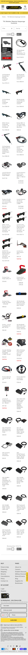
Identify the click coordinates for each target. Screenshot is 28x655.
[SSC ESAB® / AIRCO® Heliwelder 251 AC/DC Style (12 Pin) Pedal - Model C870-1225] (6, 470)
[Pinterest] (13, 646)
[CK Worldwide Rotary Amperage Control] (6, 92)
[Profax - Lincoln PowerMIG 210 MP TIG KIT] (6, 317)
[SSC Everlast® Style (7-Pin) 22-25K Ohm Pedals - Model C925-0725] (21, 497)
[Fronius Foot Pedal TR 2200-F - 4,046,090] (6, 293)
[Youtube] (17, 646)
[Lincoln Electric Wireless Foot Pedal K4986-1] (6, 165)
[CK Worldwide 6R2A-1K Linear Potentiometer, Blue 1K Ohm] (21, 293)
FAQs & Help (5, 567)
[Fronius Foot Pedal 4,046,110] (6, 269)
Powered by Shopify (22, 651)
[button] (3, 8)
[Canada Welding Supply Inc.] (14, 7)
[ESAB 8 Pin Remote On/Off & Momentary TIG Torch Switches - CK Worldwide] (6, 243)
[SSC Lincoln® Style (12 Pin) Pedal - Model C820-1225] (21, 522)
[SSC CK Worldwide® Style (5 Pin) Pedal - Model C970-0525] (21, 420)
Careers (17, 569)
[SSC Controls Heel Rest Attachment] (6, 445)
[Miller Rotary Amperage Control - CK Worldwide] (6, 115)
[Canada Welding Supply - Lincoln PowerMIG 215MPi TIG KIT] (6, 342)
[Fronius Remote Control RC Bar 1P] (6, 369)
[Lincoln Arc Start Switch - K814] (21, 243)
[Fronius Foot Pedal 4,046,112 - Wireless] (21, 269)
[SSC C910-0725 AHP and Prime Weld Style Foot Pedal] (6, 420)
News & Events (20, 576)
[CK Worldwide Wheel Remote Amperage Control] (21, 67)
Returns (3, 574)
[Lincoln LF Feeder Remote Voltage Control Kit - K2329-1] (6, 391)
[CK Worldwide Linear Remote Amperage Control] (21, 92)
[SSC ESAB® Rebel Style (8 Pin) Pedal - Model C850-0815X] (21, 470)
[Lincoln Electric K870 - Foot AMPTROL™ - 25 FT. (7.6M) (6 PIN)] (21, 165)
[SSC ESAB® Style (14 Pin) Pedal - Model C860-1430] (6, 497)
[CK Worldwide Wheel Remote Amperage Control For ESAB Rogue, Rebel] (6, 139)
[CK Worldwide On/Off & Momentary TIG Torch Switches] (21, 42)
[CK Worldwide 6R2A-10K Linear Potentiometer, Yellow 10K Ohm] (21, 317)
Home (4, 17)
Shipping (3, 571)
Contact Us (4, 581)
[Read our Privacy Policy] (26, 627)
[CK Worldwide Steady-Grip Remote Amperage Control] (6, 67)
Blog (16, 578)
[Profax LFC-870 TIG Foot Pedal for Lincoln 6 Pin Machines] (6, 192)
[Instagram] (10, 646)
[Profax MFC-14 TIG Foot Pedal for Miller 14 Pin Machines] (21, 115)
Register (3, 591)
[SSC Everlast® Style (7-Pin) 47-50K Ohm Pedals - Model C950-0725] (6, 522)
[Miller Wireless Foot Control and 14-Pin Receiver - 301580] (21, 342)
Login (2, 589)
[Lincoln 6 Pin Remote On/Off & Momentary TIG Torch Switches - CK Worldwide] (21, 217)
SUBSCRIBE (13, 620)
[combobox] (4, 615)
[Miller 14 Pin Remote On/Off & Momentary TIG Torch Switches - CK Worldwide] (6, 217)
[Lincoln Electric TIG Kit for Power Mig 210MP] (21, 192)
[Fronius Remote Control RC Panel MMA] (21, 369)
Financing (4, 569)
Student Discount (20, 571)
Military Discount (20, 574)
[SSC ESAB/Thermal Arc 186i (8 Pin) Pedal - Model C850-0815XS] (21, 445)
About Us (18, 567)
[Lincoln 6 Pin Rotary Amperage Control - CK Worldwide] (21, 139)
